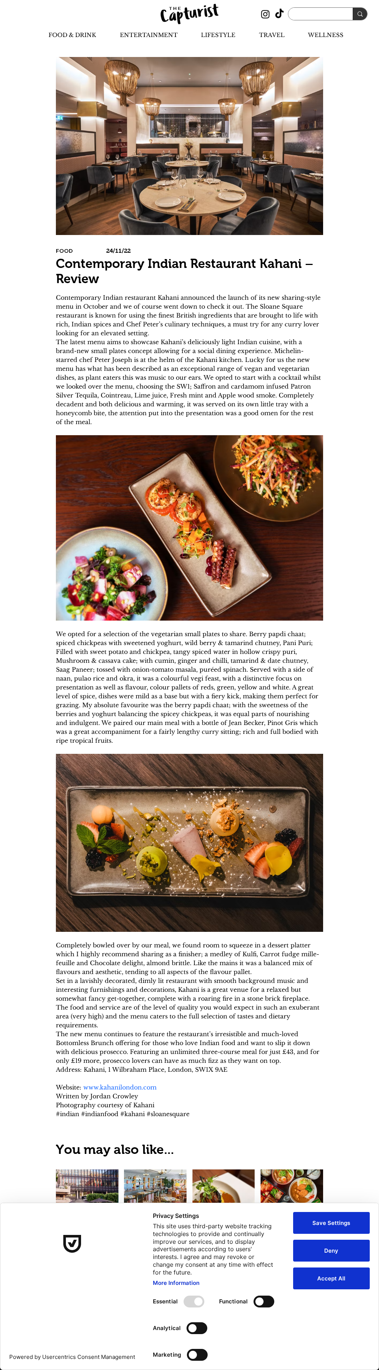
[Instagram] (265, 14)
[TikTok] (279, 14)
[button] (66, 35)
